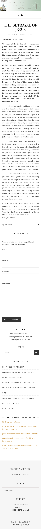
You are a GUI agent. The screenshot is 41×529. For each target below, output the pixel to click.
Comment (6, 283)
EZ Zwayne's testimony (11, 422)
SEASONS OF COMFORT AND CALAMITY (18, 398)
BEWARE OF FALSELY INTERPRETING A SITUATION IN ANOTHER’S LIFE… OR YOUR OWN (19, 387)
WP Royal (26, 525)
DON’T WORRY (8, 408)
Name (5, 249)
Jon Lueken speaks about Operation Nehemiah (20, 434)
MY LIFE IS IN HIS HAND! (12, 377)
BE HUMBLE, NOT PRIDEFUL (13, 367)
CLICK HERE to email (20, 510)
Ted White (8, 224)
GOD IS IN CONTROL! (10, 403)
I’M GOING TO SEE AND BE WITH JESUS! (18, 372)
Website (5, 272)
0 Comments (28, 34)
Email (5, 260)
